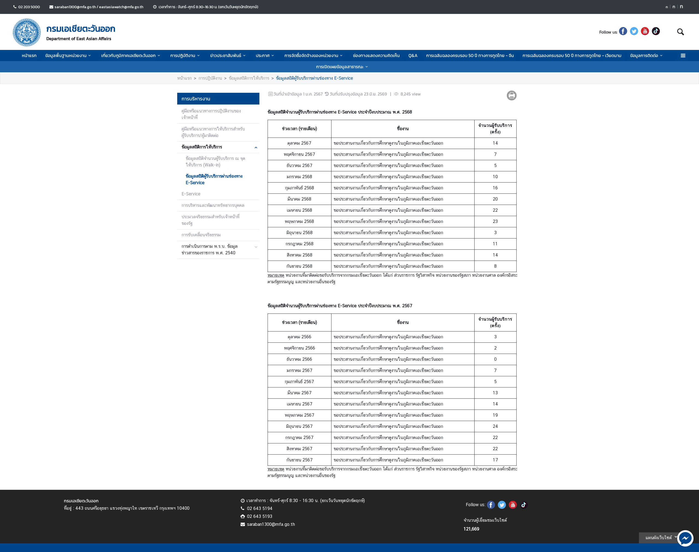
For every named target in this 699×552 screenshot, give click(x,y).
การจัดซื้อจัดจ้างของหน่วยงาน (311, 55)
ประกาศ (262, 55)
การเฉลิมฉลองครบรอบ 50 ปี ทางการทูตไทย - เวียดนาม (572, 55)
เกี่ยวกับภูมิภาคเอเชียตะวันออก (128, 55)
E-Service (191, 193)
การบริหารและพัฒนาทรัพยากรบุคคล (213, 205)
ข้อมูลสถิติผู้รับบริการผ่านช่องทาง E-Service (314, 78)
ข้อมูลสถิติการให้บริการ (249, 78)
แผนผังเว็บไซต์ (658, 537)
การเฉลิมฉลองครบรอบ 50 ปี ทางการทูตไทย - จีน (470, 55)
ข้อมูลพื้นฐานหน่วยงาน (66, 55)
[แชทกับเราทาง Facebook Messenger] (685, 538)
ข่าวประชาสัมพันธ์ (225, 55)
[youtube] (644, 32)
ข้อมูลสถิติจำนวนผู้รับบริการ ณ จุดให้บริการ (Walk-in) (215, 162)
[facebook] (623, 32)
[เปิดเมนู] (682, 55)
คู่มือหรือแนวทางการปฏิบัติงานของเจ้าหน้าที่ (211, 114)
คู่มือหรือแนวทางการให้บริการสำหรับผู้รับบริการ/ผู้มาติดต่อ (213, 132)
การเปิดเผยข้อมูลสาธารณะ (339, 66)
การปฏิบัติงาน (182, 55)
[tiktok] (655, 32)
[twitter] (634, 32)
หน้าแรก (29, 55)
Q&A (412, 55)
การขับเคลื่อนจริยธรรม (201, 234)
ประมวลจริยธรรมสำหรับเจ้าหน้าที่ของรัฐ (210, 220)
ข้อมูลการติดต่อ (644, 55)
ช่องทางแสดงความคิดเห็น (376, 55)
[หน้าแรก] (27, 32)
